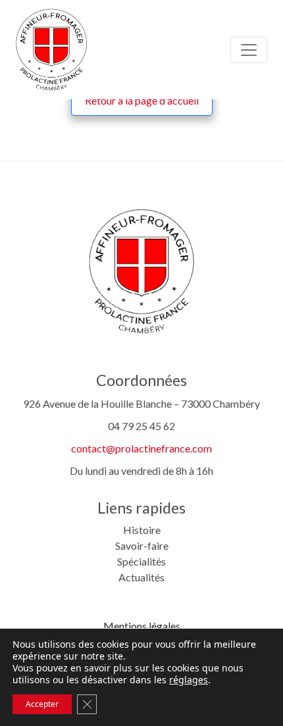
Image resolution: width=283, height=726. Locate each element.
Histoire (142, 529)
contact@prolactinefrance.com (141, 448)
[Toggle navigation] (248, 50)
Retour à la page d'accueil (142, 100)
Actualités (141, 577)
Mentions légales (141, 625)
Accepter (42, 704)
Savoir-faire (141, 545)
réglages (188, 680)
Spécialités (141, 561)
